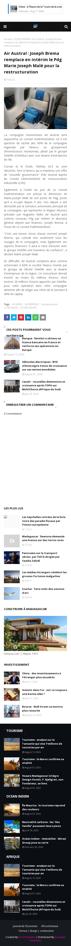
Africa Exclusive (49, 926)
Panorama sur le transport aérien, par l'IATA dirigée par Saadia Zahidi (41, 556)
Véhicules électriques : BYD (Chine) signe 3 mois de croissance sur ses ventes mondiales (44, 365)
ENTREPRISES (32, 304)
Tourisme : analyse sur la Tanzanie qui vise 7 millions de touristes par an (42, 743)
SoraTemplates (27, 937)
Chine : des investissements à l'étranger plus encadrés (41, 675)
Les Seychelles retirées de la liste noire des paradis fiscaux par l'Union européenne (43, 520)
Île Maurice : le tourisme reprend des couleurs (43, 807)
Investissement (49, 304)
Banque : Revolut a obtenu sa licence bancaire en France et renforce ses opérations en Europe (41, 344)
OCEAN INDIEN (22, 39)
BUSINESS (17, 304)
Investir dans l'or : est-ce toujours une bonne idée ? (44, 692)
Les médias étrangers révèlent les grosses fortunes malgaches (44, 574)
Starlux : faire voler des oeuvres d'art (43, 591)
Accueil (8, 39)
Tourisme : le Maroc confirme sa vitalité (43, 761)
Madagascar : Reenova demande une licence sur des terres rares (43, 538)
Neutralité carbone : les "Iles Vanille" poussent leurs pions (41, 824)
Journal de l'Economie (25, 926)
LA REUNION (11, 307)
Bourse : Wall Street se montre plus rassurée (42, 708)
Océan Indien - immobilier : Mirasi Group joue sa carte (44, 840)
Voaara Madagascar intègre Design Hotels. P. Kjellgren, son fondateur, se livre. (42, 779)
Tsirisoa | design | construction (36, 930)
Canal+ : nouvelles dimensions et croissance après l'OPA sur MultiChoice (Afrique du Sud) (43, 385)
